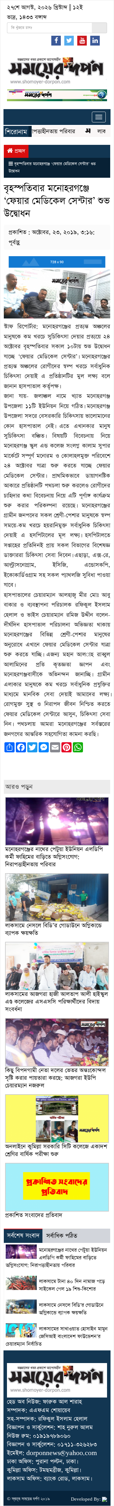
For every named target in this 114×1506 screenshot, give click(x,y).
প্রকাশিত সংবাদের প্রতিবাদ (33, 1215)
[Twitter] (69, 40)
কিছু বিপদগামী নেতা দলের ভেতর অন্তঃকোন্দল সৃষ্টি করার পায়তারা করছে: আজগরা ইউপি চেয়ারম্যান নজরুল (55, 1077)
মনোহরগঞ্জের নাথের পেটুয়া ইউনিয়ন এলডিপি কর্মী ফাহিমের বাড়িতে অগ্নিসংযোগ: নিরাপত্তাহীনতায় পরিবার (54, 856)
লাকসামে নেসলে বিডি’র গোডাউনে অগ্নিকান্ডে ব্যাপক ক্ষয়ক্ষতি (53, 929)
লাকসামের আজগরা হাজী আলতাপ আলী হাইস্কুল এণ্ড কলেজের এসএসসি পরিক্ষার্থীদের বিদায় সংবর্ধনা (56, 1001)
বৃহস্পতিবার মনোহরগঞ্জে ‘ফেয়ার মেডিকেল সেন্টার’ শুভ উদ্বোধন (57, 201)
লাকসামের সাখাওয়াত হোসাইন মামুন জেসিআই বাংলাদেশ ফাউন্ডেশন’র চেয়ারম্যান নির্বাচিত (57, 1337)
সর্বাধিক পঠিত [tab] (61, 1236)
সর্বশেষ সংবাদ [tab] (23, 1235)
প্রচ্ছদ (19, 151)
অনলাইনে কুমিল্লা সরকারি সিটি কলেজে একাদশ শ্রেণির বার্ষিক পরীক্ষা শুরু (56, 1150)
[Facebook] (56, 40)
